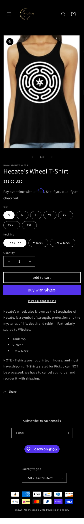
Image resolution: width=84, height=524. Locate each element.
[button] (9, 14)
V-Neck (38, 243)
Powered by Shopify (57, 509)
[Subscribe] (68, 433)
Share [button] (13, 392)
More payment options (42, 300)
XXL (65, 215)
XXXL (11, 225)
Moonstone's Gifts (34, 509)
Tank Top (15, 243)
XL (50, 215)
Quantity (9, 253)
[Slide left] (32, 157)
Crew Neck (63, 243)
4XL (29, 225)
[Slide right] (52, 157)
